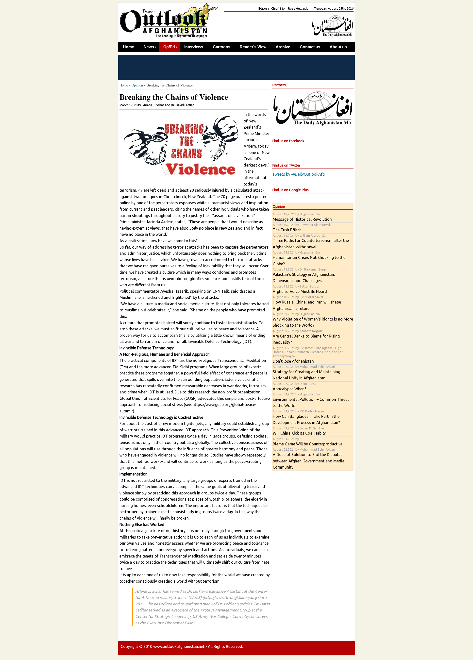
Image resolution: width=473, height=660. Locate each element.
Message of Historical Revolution (302, 216)
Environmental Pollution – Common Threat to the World (311, 400)
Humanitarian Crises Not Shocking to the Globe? (309, 258)
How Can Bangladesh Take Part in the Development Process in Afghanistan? (306, 417)
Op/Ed (169, 47)
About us (338, 47)
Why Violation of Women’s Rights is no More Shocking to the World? (313, 319)
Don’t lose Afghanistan (308, 354)
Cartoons (221, 47)
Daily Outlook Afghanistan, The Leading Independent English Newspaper (168, 20)
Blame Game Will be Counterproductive (307, 441)
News (149, 47)
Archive (283, 47)
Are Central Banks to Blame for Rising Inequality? (306, 336)
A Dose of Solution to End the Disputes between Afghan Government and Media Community (308, 458)
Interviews (193, 47)
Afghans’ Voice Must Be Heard (300, 289)
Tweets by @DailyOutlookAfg (298, 174)
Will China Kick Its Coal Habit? (299, 431)
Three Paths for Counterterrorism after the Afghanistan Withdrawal (311, 241)
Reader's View (253, 47)
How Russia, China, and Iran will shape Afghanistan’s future (307, 302)
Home (128, 47)
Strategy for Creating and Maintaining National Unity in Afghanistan (306, 372)
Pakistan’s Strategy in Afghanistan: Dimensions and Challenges (304, 275)
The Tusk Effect (302, 227)
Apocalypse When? (294, 386)
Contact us (310, 47)
